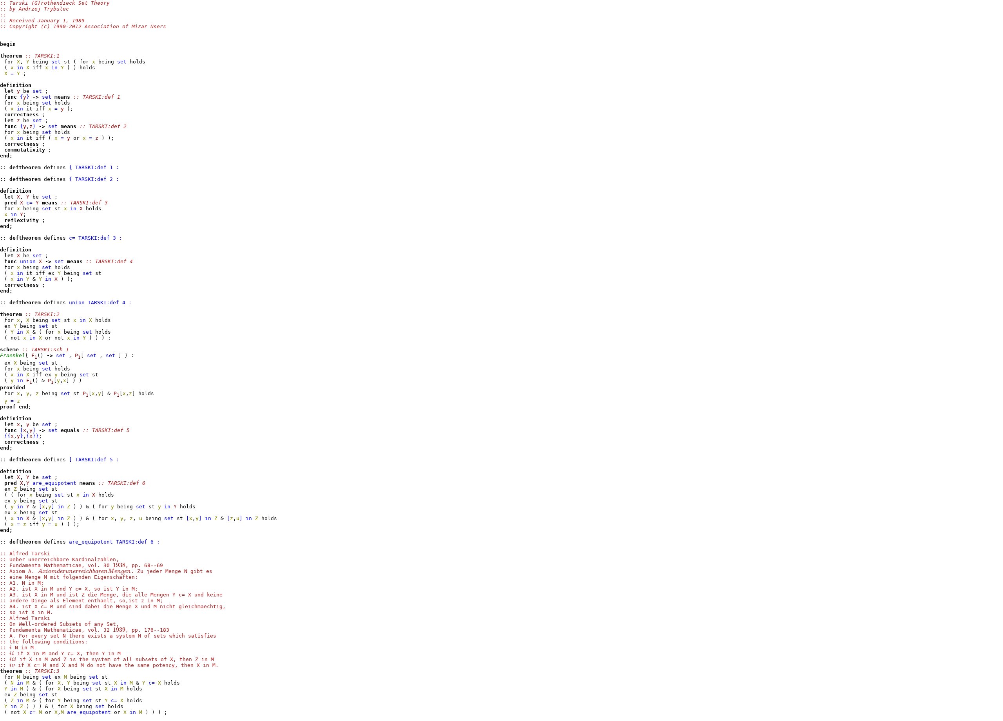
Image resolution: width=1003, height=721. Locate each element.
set (56, 62)
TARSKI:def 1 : (97, 167)
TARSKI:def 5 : (97, 460)
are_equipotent (54, 483)
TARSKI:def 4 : (110, 302)
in (20, 67)
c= (29, 203)
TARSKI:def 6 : (138, 542)
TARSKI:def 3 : (100, 238)
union (28, 261)
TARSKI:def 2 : (97, 179)
